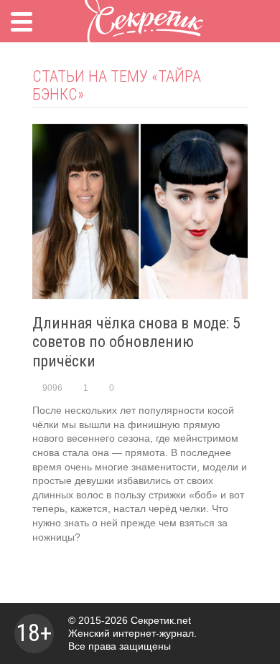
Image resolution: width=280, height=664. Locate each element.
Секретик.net (161, 620)
